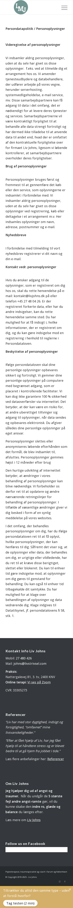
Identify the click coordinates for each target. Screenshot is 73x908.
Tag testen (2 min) (20, 903)
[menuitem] (63, 7)
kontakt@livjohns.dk (29, 296)
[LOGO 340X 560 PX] (30, 7)
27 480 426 (24, 658)
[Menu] (63, 7)
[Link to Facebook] (65, 881)
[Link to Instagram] (59, 881)
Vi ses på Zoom (39, 682)
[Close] (70, 889)
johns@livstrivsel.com (29, 663)
